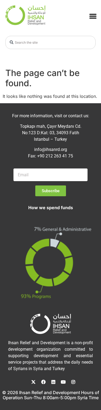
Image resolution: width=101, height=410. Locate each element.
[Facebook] (43, 382)
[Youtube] (63, 382)
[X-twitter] (33, 382)
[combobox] (50, 42)
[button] (93, 16)
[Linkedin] (53, 382)
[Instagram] (73, 382)
